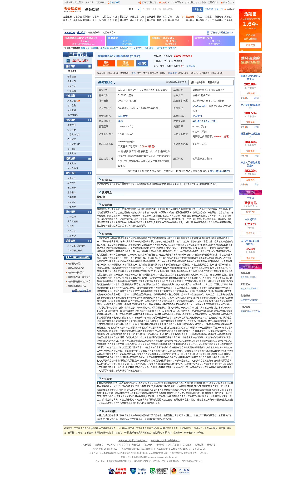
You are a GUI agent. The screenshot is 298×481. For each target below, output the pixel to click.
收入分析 (71, 231)
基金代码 (209, 9)
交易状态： (168, 61)
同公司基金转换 (74, 250)
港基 (109, 17)
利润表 (70, 226)
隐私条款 (160, 445)
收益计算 (134, 20)
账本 (142, 20)
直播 (177, 20)
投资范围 (107, 204)
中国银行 (197, 115)
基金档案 (92, 9)
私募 (115, 20)
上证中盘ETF (161, 48)
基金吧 (171, 20)
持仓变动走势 (73, 134)
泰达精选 (104, 48)
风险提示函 (173, 445)
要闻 (159, 17)
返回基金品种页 (80, 60)
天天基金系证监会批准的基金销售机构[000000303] (123, 453)
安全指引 (136, 445)
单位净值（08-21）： (173, 56)
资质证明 (99, 445)
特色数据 (71, 91)
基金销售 (71, 202)
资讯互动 (151, 17)
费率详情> (191, 66)
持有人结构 (72, 168)
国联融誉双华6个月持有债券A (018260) (118, 56)
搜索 (197, 9)
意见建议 (187, 445)
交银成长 (172, 48)
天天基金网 (69, 32)
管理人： (168, 73)
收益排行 (209, 20)
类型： (147, 73)
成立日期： (107, 73)
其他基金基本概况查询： (177, 82)
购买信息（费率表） (76, 246)
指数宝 (208, 17)
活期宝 (199, 17)
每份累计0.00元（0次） (205, 121)
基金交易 (163, 2)
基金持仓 (71, 125)
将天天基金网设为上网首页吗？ (132, 440)
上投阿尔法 (148, 48)
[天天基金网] (73, 9)
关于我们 (87, 445)
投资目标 (107, 180)
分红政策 (107, 378)
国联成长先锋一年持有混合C (79, 282)
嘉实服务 (114, 48)
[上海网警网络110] (117, 471)
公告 (109, 20)
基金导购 (200, 20)
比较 (142, 17)
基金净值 (77, 17)
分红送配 (71, 105)
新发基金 (87, 20)
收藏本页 (229, 9)
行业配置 (71, 139)
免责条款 (148, 445)
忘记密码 (100, 2)
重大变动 (71, 153)
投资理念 (107, 192)
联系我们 (123, 445)
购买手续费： (175, 66)
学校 (170, 17)
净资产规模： (201, 73)
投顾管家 (87, 17)
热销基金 (219, 20)
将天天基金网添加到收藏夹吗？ (165, 440)
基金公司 (218, 9)
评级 (115, 17)
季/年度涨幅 (72, 115)
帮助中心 (201, 2)
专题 (177, 17)
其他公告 (71, 207)
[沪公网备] (180, 471)
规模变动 (71, 163)
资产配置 (71, 149)
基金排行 (96, 17)
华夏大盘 (85, 48)
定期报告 (71, 192)
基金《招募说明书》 (220, 171)
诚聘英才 (211, 445)
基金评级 (71, 86)
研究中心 (111, 445)
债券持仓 (71, 130)
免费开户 (89, 2)
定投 (104, 17)
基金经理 (71, 76)
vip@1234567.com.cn (142, 449)
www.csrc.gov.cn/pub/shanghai (162, 457)
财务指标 (71, 217)
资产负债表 (72, 221)
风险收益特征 (109, 411)
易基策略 (124, 48)
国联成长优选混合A (77, 286)
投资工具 (124, 17)
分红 (104, 20)
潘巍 (133, 73)
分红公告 (71, 188)
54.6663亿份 (199, 105)
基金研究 (151, 20)
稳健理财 (219, 17)
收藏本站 (68, 2)
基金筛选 (124, 20)
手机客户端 (115, 2)
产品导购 (177, 2)
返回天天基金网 (149, 2)
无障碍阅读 (213, 2)
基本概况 (72, 71)
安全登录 (79, 2)
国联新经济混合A (76, 264)
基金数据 (67, 17)
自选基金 (191, 2)
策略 (159, 20)
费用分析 (71, 236)
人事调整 (71, 197)
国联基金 (172, 73)
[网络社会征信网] (138, 471)
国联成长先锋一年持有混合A (79, 277)
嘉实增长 (95, 48)
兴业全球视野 (135, 48)
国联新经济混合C (76, 268)
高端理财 (228, 17)
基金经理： (128, 73)
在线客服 (199, 445)
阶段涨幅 (71, 110)
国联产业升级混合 (76, 272)
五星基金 (228, 20)
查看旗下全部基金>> (81, 290)
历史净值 (71, 101)
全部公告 (71, 178)
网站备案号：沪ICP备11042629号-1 (185, 461)
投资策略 (107, 234)
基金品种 (77, 20)
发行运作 (71, 183)
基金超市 (190, 20)
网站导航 (227, 2)
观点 (164, 17)
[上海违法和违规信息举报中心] (159, 471)
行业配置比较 (73, 144)
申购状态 (96, 20)
